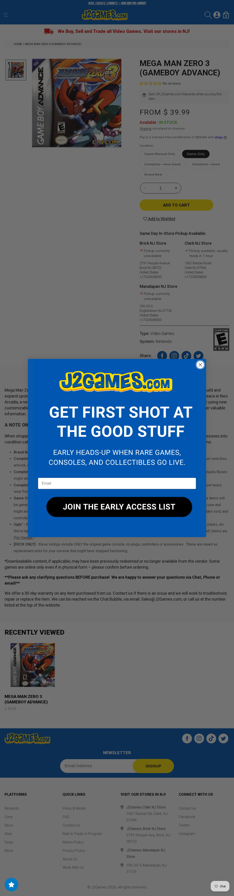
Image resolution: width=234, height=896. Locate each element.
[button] (117, 418)
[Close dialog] (200, 365)
